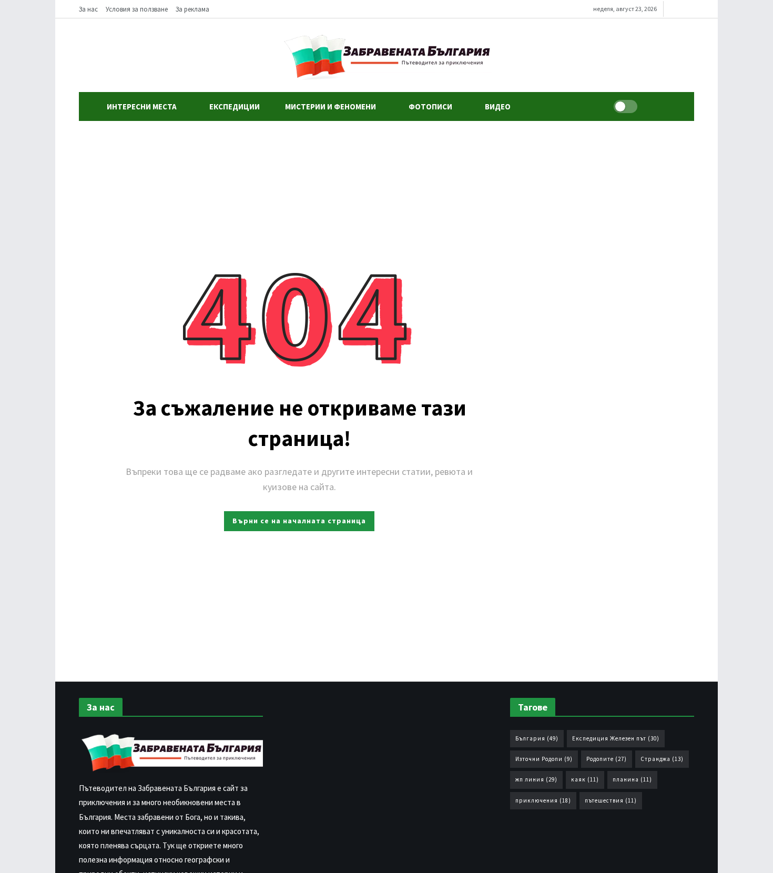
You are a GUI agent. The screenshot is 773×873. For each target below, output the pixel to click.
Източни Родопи (544, 759)
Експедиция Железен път (615, 738)
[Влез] (676, 107)
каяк (585, 779)
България (536, 738)
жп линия (536, 779)
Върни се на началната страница (299, 520)
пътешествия (611, 800)
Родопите (606, 759)
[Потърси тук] (652, 107)
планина (632, 779)
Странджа (662, 759)
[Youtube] (690, 9)
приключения (543, 800)
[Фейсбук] (673, 9)
